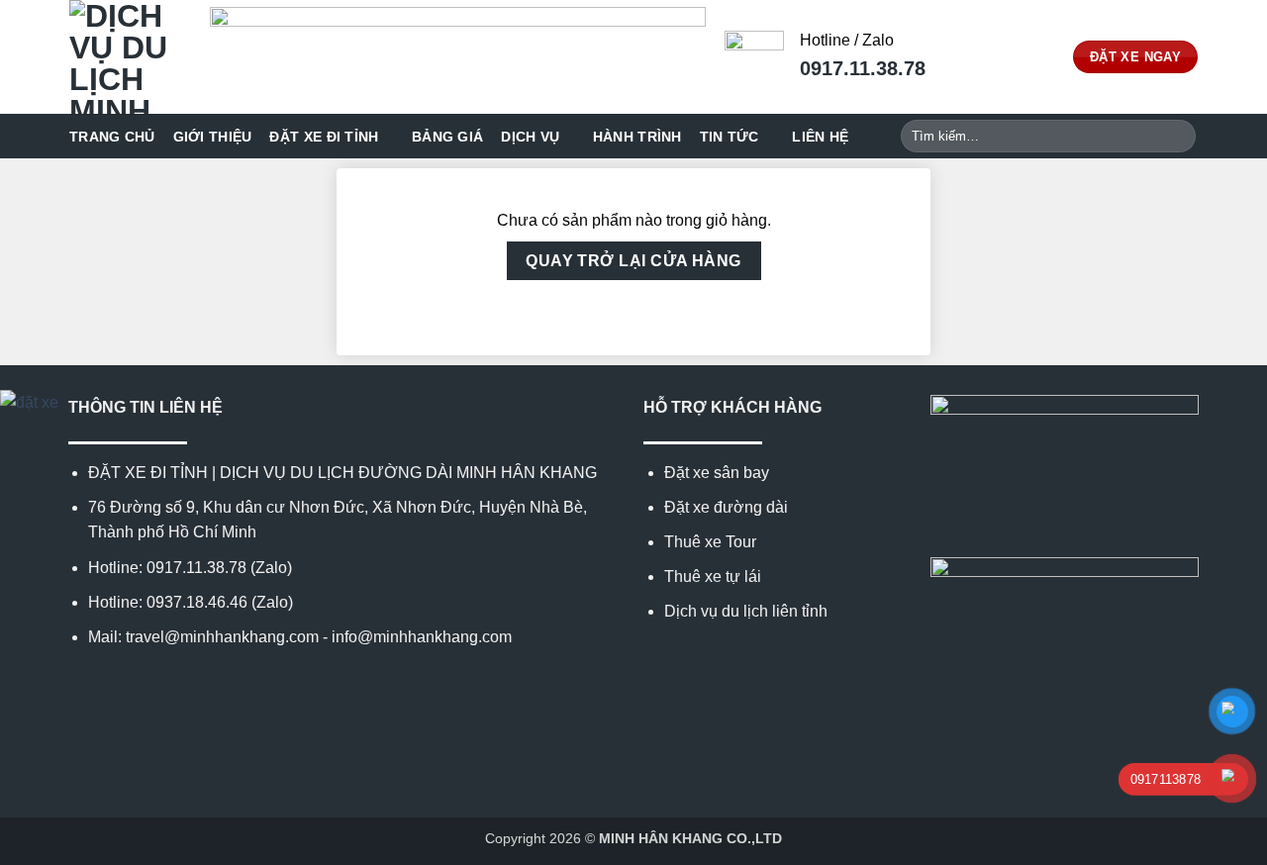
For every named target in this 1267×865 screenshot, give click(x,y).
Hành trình (637, 136)
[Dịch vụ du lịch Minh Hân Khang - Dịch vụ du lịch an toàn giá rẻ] (124, 57)
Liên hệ (820, 136)
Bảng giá (447, 136)
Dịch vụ (530, 136)
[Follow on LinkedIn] (177, 684)
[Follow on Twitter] (152, 684)
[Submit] (1177, 136)
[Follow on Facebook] (80, 684)
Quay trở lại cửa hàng (633, 260)
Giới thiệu (212, 136)
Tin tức (729, 136)
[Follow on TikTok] (129, 684)
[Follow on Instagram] (104, 684)
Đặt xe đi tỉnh (323, 136)
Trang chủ (112, 136)
